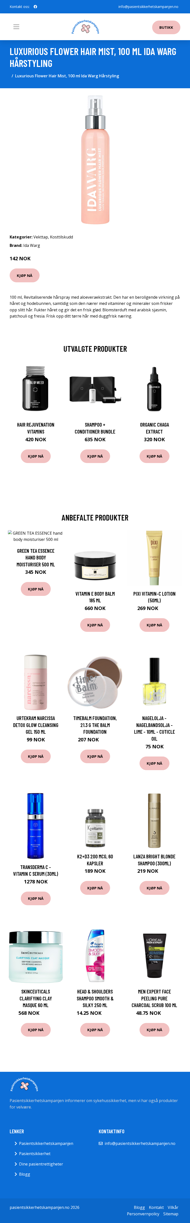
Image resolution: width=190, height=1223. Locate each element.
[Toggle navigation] (16, 26)
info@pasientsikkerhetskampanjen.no (148, 6)
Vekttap (40, 237)
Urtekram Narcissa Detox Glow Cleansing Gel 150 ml (35, 725)
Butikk (166, 27)
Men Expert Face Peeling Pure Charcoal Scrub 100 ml (154, 998)
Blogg (24, 1174)
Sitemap (170, 1214)
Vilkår (173, 1207)
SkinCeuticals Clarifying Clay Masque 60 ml (36, 998)
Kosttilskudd (61, 237)
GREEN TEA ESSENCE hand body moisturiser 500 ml (36, 557)
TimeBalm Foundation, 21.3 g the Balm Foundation (95, 725)
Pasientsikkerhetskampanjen (46, 1143)
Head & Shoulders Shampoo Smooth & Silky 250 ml (95, 998)
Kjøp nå (24, 275)
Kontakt (156, 1207)
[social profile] (35, 6)
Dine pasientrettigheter (41, 1164)
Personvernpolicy (143, 1214)
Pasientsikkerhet (34, 1153)
